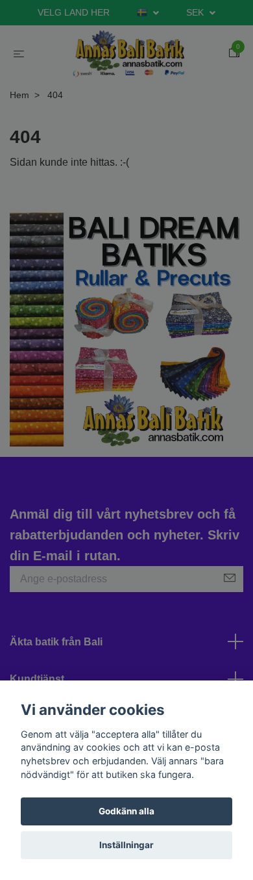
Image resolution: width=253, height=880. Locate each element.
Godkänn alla (126, 811)
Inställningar (126, 845)
